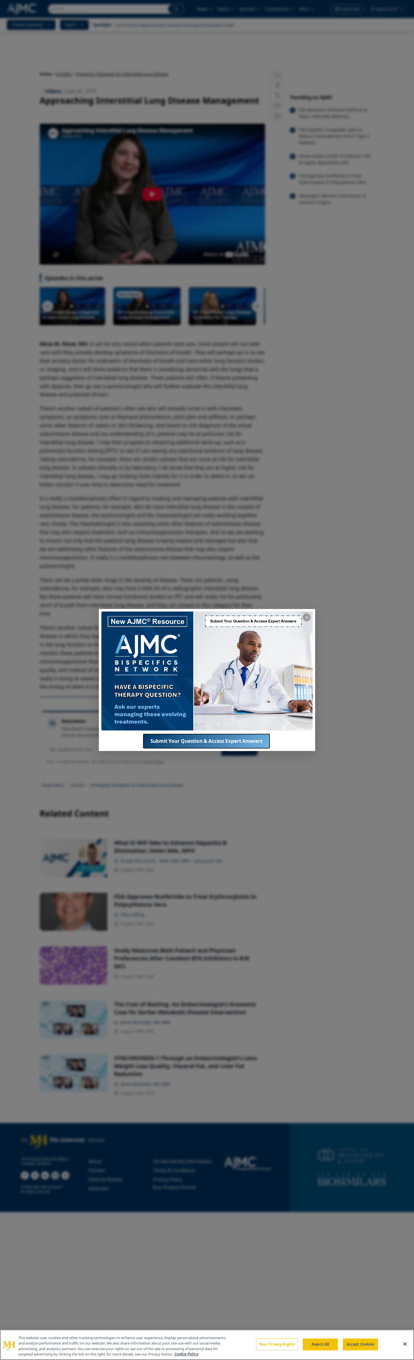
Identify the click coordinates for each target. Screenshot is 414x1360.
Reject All (320, 1344)
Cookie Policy (186, 1354)
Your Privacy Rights (277, 1344)
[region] (207, 1345)
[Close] (405, 1344)
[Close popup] (307, 617)
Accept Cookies (360, 1344)
